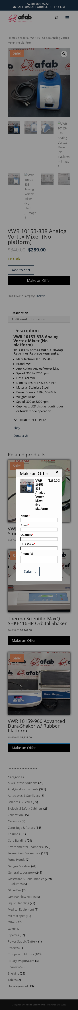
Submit (30, 571)
